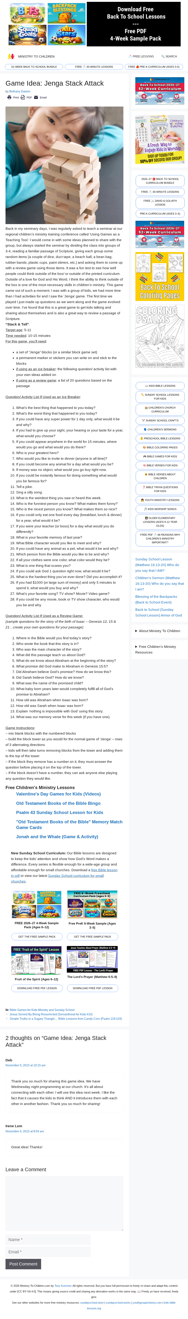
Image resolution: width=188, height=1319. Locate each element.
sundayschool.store (92, 1302)
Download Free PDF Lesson (37, 988)
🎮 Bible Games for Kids (160, 456)
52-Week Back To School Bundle (34, 66)
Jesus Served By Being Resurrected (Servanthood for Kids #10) (51, 1014)
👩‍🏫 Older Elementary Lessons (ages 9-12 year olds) (160, 522)
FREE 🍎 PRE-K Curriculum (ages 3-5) (154, 66)
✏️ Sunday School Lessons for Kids (160, 396)
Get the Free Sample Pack (36, 936)
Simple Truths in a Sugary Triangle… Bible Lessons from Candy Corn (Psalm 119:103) (66, 1018)
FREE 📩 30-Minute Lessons (160, 191)
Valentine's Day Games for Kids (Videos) (58, 793)
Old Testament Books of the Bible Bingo (58, 803)
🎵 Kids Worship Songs (160, 509)
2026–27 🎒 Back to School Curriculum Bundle (160, 181)
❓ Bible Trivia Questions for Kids (160, 489)
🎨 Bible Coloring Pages (160, 447)
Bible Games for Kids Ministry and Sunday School (42, 1009)
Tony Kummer (63, 1285)
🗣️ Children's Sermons (160, 429)
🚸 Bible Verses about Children (160, 476)
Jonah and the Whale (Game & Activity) (57, 836)
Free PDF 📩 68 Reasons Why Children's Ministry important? (160, 538)
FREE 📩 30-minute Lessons (94, 66)
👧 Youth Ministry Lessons (160, 500)
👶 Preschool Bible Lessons (160, 438)
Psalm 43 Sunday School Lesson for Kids (59, 812)
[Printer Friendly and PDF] (27, 100)
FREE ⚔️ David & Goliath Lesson (160, 202)
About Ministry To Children (159, 631)
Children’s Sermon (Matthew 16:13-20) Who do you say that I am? (159, 583)
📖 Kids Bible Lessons (160, 385)
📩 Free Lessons (141, 56)
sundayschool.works (118, 1302)
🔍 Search (169, 56)
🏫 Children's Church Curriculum (160, 409)
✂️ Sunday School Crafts (160, 420)
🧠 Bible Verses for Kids (160, 465)
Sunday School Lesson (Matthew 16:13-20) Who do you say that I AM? (157, 564)
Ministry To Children (36, 56)
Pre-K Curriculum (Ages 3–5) (160, 213)
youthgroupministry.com (147, 1302)
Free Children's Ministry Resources (155, 649)
